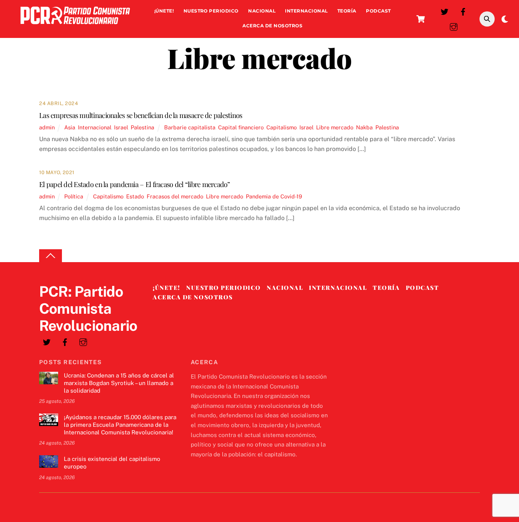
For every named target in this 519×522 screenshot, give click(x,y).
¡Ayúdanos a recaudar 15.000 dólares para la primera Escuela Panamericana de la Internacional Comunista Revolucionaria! (120, 425)
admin (47, 127)
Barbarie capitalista (189, 127)
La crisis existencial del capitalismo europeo (112, 463)
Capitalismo (281, 127)
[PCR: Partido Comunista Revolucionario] (75, 26)
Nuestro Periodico (211, 11)
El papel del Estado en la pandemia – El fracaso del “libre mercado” (134, 184)
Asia (69, 127)
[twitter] (444, 10)
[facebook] (463, 10)
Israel (121, 127)
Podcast (378, 11)
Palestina (142, 127)
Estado (135, 196)
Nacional (261, 11)
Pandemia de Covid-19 (274, 196)
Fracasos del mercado (175, 196)
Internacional (306, 11)
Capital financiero (241, 127)
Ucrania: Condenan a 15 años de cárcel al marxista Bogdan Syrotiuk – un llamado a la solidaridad (119, 383)
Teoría (346, 11)
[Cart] (420, 19)
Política (73, 196)
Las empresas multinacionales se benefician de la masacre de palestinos (140, 115)
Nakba (364, 127)
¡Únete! (164, 11)
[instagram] (453, 26)
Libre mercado (334, 127)
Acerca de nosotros (272, 25)
